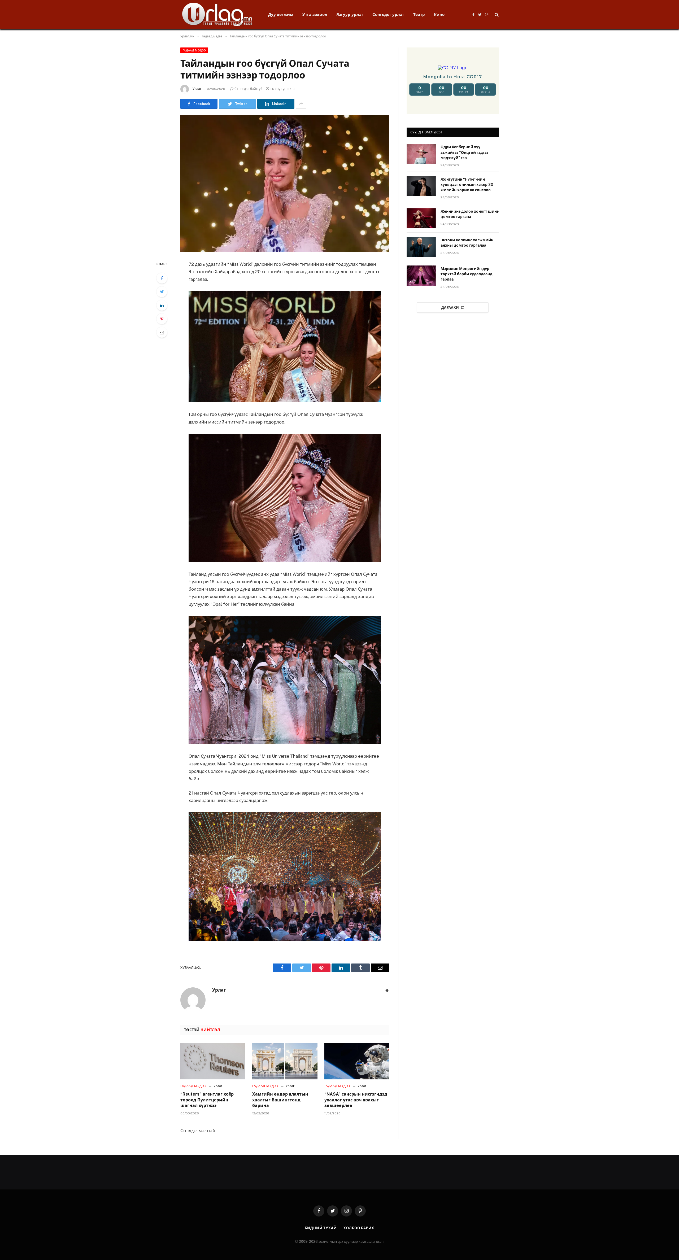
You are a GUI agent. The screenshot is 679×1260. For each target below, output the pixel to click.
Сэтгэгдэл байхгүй (248, 89)
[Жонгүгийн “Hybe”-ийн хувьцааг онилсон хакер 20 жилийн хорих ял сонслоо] (421, 186)
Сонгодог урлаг (388, 14)
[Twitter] (161, 291)
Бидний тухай (321, 1228)
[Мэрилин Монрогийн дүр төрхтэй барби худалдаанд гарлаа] (421, 275)
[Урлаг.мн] (217, 14)
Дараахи (450, 307)
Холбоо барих (358, 1228)
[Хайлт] (496, 15)
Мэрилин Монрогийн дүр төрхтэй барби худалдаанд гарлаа (466, 274)
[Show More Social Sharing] (301, 104)
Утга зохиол (314, 14)
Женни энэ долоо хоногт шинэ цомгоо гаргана (470, 214)
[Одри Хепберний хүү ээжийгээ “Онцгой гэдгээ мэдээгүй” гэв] (421, 154)
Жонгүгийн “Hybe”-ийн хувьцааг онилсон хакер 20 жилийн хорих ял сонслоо (467, 184)
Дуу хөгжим (280, 14)
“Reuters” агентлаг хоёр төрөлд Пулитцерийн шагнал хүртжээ (207, 1100)
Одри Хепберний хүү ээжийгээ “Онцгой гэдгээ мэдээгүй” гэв (464, 152)
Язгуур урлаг (349, 14)
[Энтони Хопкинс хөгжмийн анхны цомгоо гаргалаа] (421, 247)
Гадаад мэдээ (194, 50)
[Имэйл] (161, 332)
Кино (439, 14)
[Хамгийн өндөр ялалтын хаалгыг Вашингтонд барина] (284, 1061)
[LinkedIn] (161, 305)
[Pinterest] (161, 318)
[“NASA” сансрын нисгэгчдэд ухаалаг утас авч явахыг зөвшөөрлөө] (356, 1061)
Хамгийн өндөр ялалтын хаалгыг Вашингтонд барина (280, 1100)
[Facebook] (161, 278)
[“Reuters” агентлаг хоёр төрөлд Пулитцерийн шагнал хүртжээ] (212, 1061)
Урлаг (197, 89)
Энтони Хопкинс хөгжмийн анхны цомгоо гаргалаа (467, 242)
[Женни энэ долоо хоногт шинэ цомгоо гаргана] (421, 218)
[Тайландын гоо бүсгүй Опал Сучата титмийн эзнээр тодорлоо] (284, 183)
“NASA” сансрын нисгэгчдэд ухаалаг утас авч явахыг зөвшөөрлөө (355, 1100)
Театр (419, 14)
